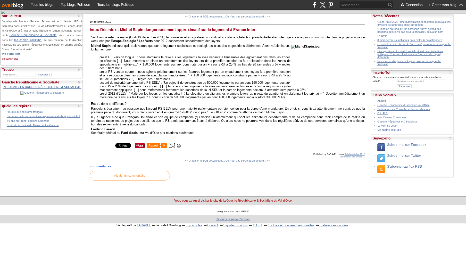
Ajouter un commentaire (130, 175)
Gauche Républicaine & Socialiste (33, 35)
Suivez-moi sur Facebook (406, 145)
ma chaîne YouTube (28, 39)
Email (376, 81)
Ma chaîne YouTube (389, 129)
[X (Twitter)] (323, 5)
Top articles (194, 225)
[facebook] (315, 5)
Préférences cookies (333, 225)
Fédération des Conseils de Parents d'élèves (403, 109)
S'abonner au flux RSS (404, 166)
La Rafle (382, 35)
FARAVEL (144, 225)
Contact (212, 225)
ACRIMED (383, 100)
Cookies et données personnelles (291, 225)
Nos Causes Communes (392, 117)
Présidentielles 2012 (355, 154)
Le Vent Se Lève (387, 125)
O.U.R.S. (382, 113)
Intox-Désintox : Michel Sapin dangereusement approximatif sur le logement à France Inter (172, 30)
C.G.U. (258, 225)
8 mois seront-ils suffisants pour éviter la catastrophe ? (409, 40)
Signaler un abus (235, 225)
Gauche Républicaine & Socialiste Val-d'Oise (403, 105)
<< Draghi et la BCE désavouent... (205, 16)
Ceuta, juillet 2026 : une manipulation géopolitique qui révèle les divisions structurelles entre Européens (414, 23)
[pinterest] (331, 5)
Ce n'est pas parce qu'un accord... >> (247, 16)
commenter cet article (351, 157)
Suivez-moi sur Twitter (404, 155)
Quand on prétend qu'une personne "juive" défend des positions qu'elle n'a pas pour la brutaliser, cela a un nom (410, 30)
